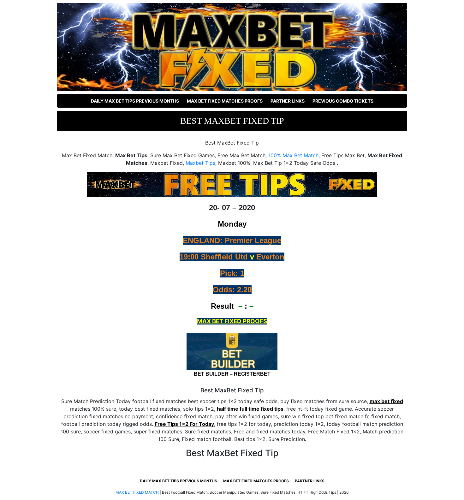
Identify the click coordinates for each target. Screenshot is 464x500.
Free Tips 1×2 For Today (184, 424)
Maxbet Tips (200, 163)
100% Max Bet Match (293, 155)
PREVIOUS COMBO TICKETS (342, 101)
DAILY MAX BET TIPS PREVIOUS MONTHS (135, 101)
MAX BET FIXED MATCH (137, 492)
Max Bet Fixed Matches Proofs (225, 101)
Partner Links (288, 101)
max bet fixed (386, 401)
